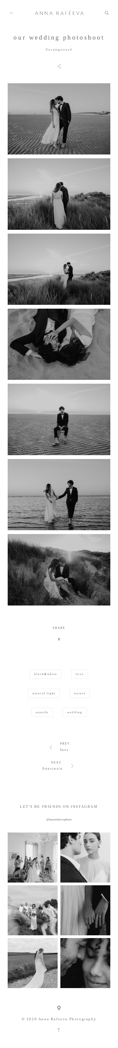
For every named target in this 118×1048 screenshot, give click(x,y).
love (80, 674)
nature (80, 693)
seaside (42, 712)
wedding (74, 712)
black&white (45, 674)
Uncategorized (59, 49)
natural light (44, 693)
